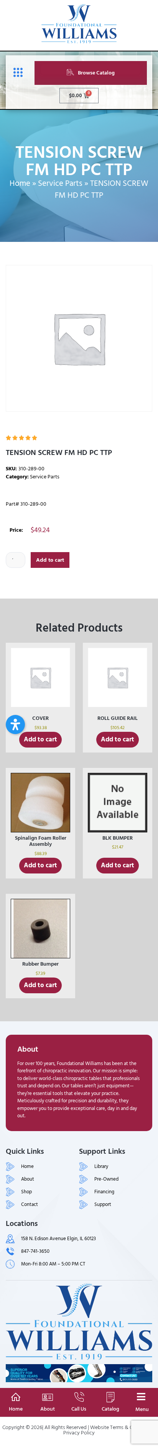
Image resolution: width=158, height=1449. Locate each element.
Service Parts (60, 183)
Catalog (110, 1408)
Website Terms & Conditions (122, 1427)
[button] (15, 724)
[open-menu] (16, 72)
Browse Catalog (96, 72)
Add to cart (50, 560)
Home (20, 183)
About (47, 1408)
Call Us (78, 1408)
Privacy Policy (79, 1432)
